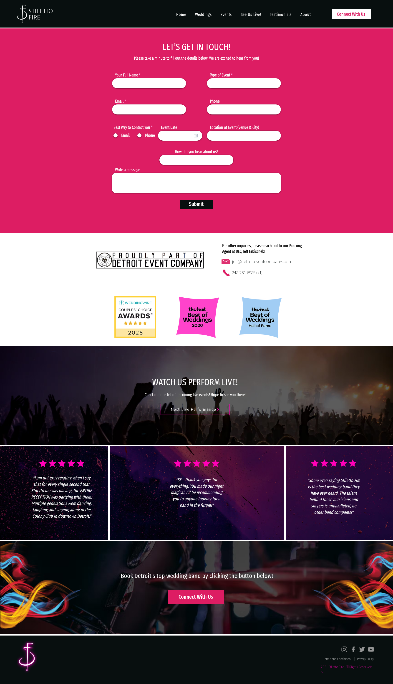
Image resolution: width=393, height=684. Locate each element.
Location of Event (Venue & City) (234, 127)
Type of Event (220, 75)
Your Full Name (126, 75)
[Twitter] (362, 649)
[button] (251, 14)
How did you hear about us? (196, 152)
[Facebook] (353, 649)
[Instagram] (344, 649)
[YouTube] (371, 649)
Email (119, 101)
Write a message (127, 170)
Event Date (169, 127)
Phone (215, 101)
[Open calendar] (196, 135)
